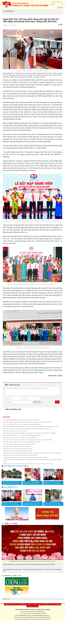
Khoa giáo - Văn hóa (32, 606)
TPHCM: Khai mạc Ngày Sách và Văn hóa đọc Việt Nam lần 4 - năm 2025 (22, 442)
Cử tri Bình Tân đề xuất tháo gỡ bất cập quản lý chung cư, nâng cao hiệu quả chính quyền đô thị (28, 422)
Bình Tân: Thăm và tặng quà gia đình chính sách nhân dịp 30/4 (19, 444)
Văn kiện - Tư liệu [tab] (16, 575)
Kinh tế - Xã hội (37, 604)
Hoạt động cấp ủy (11, 487)
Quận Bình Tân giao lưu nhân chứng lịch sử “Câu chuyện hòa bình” (20, 437)
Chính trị (14, 604)
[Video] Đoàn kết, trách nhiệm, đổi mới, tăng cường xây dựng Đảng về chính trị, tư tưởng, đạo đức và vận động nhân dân (32, 570)
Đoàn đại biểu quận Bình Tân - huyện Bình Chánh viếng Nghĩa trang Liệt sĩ (22, 435)
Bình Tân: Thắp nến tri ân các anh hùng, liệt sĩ (15, 431)
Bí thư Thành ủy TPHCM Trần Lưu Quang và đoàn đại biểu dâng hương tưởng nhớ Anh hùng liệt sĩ (12, 483)
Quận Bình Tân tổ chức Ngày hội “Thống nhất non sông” (18, 450)
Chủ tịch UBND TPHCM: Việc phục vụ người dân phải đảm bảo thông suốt (22, 424)
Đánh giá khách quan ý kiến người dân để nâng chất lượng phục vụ (32, 504)
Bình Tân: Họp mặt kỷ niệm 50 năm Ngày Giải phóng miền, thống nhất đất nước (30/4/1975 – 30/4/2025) (30, 433)
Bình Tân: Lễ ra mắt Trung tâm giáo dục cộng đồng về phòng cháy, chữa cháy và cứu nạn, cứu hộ (28, 428)
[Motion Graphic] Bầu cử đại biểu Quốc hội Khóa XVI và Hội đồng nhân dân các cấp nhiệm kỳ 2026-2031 (29, 564)
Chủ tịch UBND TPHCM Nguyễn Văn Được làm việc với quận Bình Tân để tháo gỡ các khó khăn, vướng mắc (31, 426)
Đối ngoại (58, 604)
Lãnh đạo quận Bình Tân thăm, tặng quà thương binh (17, 446)
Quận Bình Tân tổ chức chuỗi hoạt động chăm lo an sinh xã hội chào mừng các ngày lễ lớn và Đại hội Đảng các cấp (33, 453)
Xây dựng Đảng (22, 604)
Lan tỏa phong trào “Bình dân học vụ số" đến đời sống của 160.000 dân (21, 420)
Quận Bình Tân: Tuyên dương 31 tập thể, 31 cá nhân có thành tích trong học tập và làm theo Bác (28, 439)
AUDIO (15, 523)
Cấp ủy (29, 604)
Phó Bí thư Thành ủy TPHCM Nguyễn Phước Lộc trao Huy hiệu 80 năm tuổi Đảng (52, 483)
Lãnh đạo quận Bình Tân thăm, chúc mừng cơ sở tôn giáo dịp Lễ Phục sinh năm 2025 (25, 457)
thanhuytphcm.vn (26, 619)
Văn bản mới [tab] (7, 575)
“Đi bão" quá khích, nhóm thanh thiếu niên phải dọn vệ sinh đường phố (52, 504)
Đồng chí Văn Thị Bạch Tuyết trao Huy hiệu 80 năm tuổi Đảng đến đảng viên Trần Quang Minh (32, 483)
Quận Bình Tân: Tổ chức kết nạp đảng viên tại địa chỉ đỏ (18, 448)
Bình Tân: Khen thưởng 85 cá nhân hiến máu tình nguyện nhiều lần (20, 455)
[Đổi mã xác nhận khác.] (40, 402)
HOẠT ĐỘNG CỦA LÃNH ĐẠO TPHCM (16, 466)
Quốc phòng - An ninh (48, 604)
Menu (61, 7)
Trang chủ (7, 604)
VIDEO (7, 523)
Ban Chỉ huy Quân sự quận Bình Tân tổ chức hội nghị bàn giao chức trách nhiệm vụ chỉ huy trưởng (28, 463)
